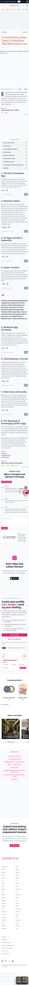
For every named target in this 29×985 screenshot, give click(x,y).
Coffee (6, 112)
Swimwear (8, 9)
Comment (4, 528)
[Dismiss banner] (26, 533)
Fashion (3, 883)
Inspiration (18, 894)
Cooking (3, 878)
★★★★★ (25, 32)
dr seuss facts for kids (14, 756)
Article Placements (6, 942)
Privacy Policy (5, 951)
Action (3, 465)
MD (13, 89)
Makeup (13, 9)
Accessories (4, 866)
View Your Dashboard (15, 639)
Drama (12, 465)
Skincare (4, 917)
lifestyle (4, 32)
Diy (16, 880)
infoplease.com (5, 457)
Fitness (17, 883)
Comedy (7, 465)
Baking (17, 869)
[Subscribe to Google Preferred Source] (9, 537)
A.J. (3, 89)
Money (17, 903)
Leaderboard (5, 667)
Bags (27, 9)
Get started (23, 667)
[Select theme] (23, 5)
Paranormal (18, 908)
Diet (3, 880)
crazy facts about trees (14, 759)
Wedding (18, 925)
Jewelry (17, 897)
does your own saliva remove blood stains (14, 775)
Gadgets (4, 889)
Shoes (17, 914)
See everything (5, 704)
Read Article (14, 742)
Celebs (17, 875)
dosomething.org (5, 455)
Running (18, 9)
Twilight (3, 925)
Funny (17, 886)
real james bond (9, 762)
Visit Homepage (14, 845)
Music (17, 906)
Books (3, 875)
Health (3, 894)
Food (3, 886)
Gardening (18, 889)
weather (18, 314)
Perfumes (18, 911)
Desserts (18, 878)
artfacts (9, 764)
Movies (3, 906)
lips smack (14, 779)
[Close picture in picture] (17, 977)
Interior (3, 897)
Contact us (4, 937)
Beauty (3, 872)
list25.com (4, 453)
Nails (3, 908)
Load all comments (6, 482)
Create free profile (14, 635)
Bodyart (3, 9)
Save (20, 89)
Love (17, 900)
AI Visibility (4, 939)
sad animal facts (19, 762)
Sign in (3, 643)
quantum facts (17, 764)
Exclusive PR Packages (7, 948)
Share (25, 89)
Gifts (3, 892)
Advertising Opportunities (8, 945)
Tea (2, 112)
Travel (17, 922)
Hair (17, 892)
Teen (3, 922)
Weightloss (4, 928)
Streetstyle (4, 920)
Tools (17, 928)
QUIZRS (27, 114)
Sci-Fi (16, 465)
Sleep (23, 9)
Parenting (4, 911)
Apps (17, 866)
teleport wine (14, 767)
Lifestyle (4, 900)
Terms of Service (5, 953)
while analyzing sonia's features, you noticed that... (14, 771)
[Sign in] (27, 5)
